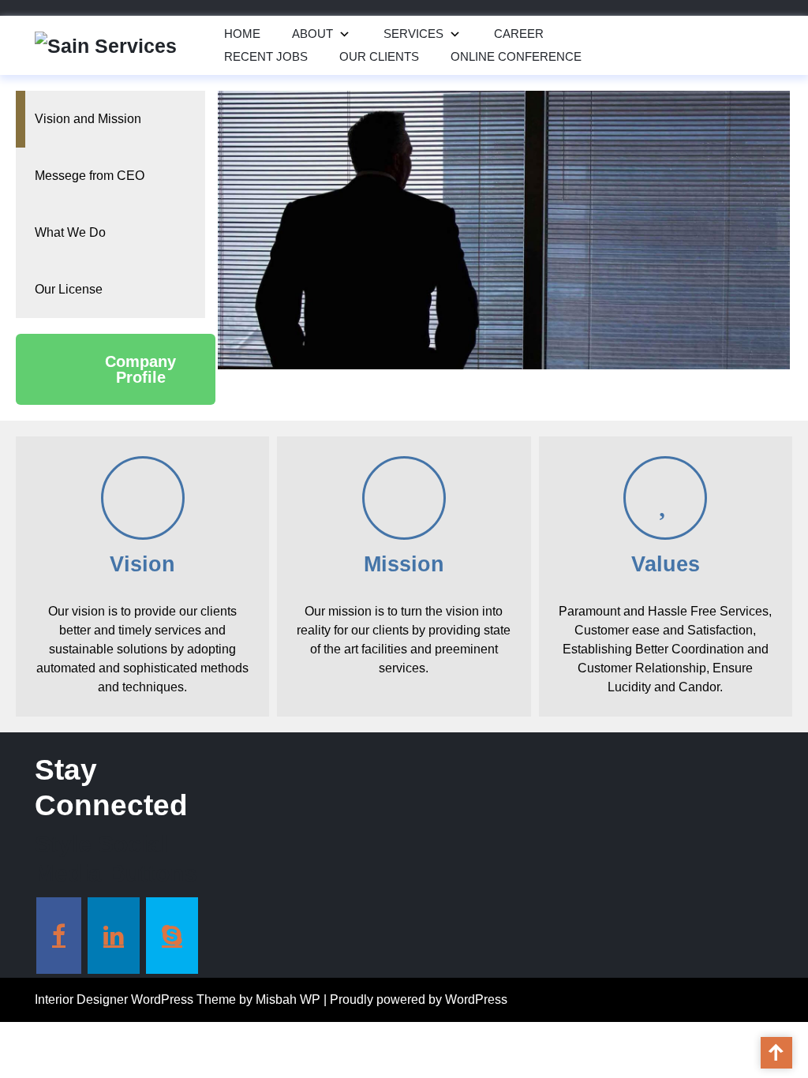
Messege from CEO (89, 175)
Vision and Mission (88, 118)
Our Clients (379, 56)
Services (413, 33)
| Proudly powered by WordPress (415, 999)
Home (242, 33)
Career (519, 33)
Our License (69, 289)
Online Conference (516, 56)
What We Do (70, 232)
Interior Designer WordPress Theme (135, 999)
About (312, 33)
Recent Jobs (266, 56)
